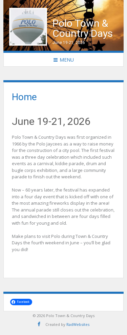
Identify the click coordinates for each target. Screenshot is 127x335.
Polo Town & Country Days (82, 28)
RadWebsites (77, 324)
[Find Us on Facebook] (39, 324)
